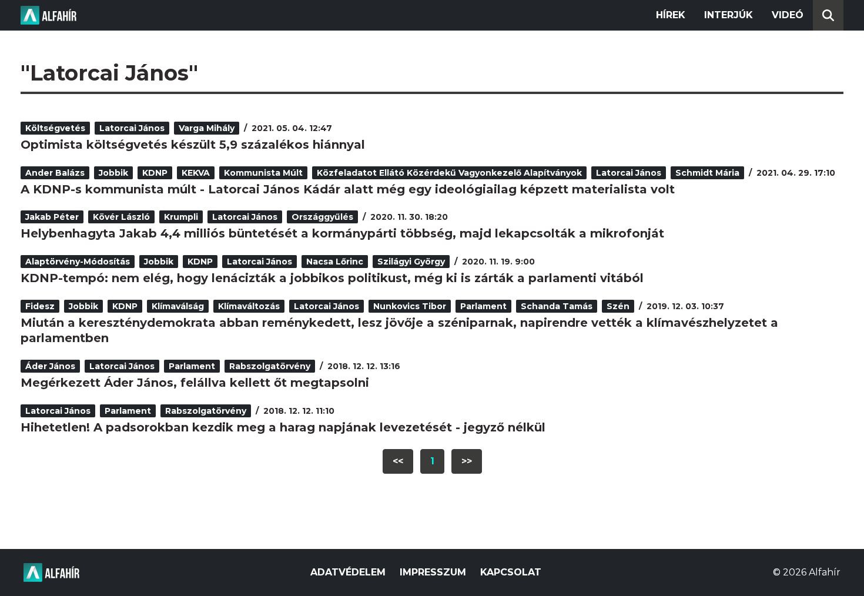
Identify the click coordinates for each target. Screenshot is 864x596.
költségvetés (55, 128)
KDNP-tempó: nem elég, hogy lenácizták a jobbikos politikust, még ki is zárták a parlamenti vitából (332, 278)
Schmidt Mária (707, 173)
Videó (787, 15)
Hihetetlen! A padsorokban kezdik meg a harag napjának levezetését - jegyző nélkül (283, 427)
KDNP (155, 173)
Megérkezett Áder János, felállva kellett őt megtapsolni (195, 383)
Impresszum (433, 572)
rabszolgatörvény (269, 366)
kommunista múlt (263, 173)
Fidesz (40, 306)
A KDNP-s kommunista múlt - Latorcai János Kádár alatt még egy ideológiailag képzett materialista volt (348, 189)
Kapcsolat (510, 572)
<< (398, 461)
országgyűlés (322, 217)
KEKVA (196, 173)
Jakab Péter (52, 217)
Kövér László (121, 217)
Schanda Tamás (556, 306)
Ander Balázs (55, 173)
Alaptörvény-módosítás (77, 261)
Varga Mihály (207, 128)
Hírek (670, 15)
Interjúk (728, 15)
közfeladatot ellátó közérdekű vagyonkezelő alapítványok (449, 173)
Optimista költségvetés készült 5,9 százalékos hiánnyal (193, 145)
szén (618, 306)
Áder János (50, 366)
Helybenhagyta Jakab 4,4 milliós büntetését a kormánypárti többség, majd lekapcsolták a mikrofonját (342, 233)
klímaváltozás (249, 306)
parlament (483, 306)
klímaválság (178, 306)
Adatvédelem (348, 572)
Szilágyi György (411, 261)
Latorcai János (132, 128)
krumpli (181, 217)
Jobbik (113, 173)
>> (466, 461)
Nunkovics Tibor (409, 306)
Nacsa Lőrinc (334, 261)
